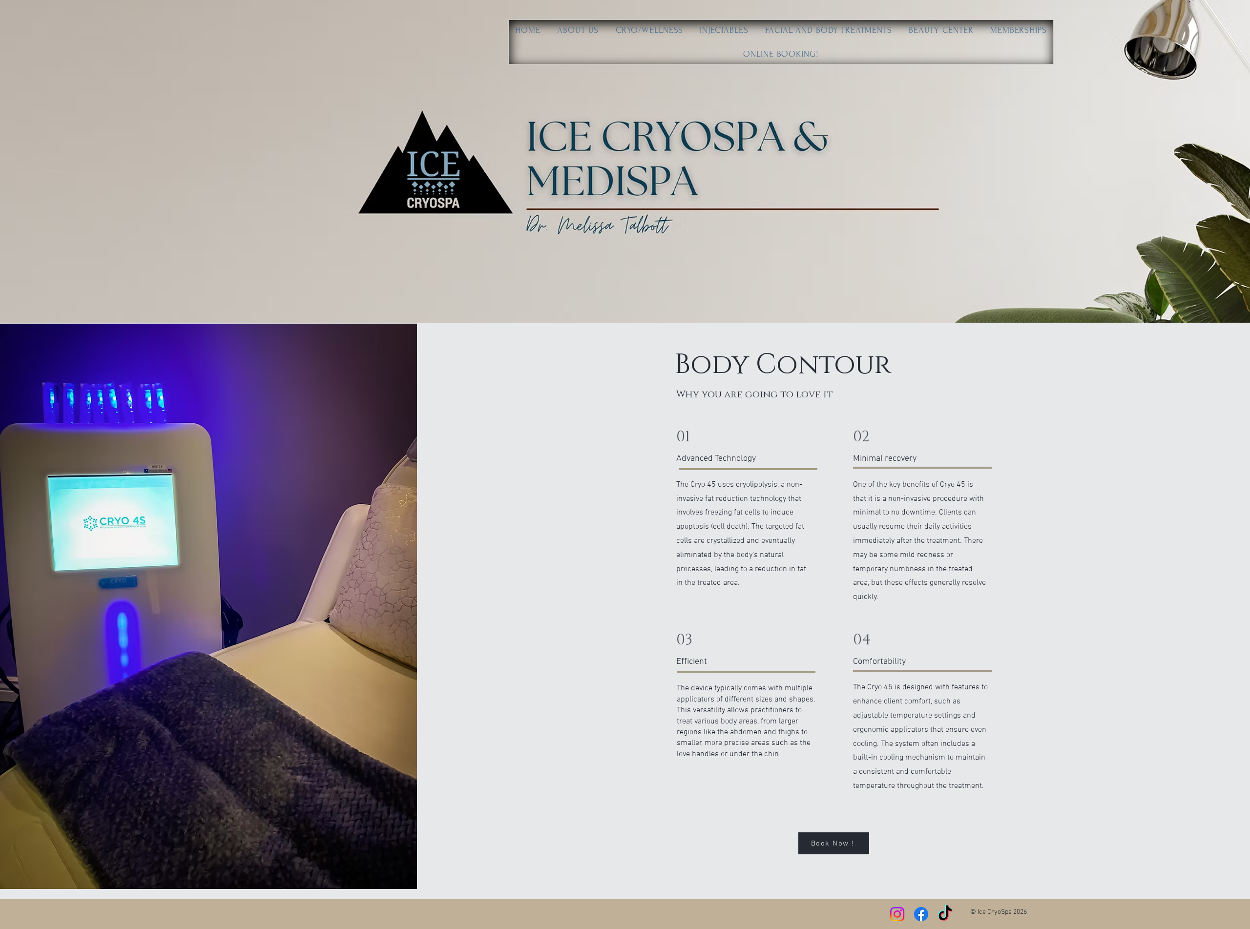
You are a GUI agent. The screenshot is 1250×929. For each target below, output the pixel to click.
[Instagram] (897, 914)
